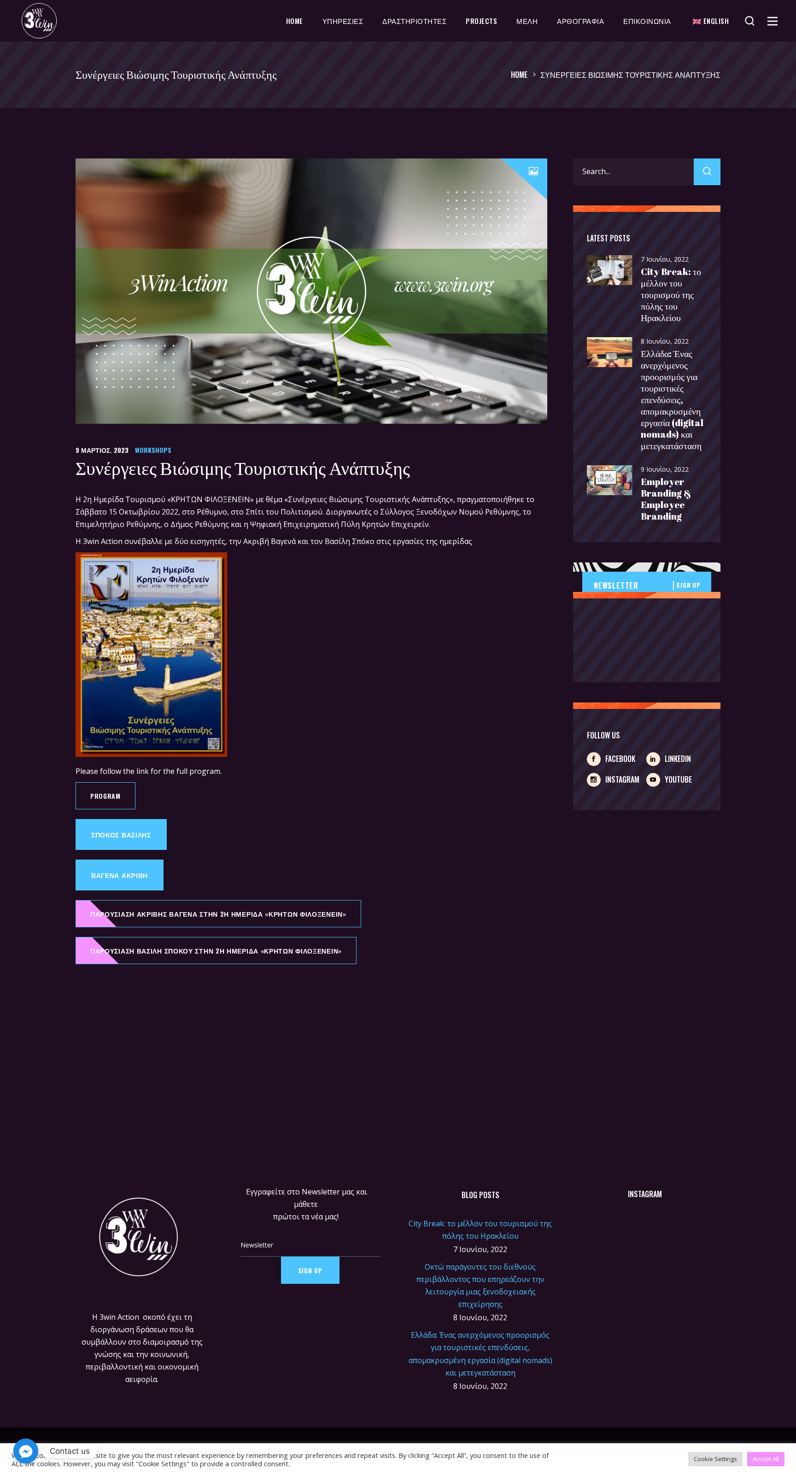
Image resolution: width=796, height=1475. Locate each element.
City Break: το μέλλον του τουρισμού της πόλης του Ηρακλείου (671, 294)
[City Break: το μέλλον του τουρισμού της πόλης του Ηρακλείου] (610, 270)
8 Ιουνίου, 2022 (665, 341)
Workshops (153, 450)
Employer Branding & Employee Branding (666, 498)
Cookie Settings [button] (715, 1459)
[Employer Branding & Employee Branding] (610, 480)
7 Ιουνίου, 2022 (665, 259)
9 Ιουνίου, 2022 (665, 469)
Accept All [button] (766, 1459)
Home (519, 74)
